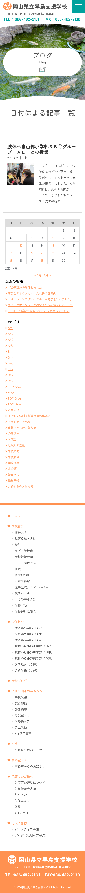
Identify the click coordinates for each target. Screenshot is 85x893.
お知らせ (13, 410)
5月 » (47, 275)
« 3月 (37, 275)
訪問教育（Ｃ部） (27, 664)
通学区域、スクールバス (31, 587)
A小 (10, 333)
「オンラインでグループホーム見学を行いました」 (40, 299)
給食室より (15, 474)
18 (10, 253)
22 (53, 253)
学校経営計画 (24, 556)
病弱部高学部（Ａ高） (30, 639)
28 (42, 260)
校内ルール (22, 593)
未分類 (12, 468)
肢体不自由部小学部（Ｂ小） (34, 646)
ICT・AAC (14, 386)
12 (21, 245)
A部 (10, 339)
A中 (10, 328)
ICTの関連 (22, 813)
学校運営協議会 (25, 611)
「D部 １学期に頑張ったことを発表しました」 (38, 311)
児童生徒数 (22, 581)
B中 (10, 351)
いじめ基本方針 (25, 599)
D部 (10, 375)
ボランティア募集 (19, 421)
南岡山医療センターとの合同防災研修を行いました (40, 305)
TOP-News (15, 404)
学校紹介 (18, 526)
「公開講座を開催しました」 (26, 287)
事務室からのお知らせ (22, 427)
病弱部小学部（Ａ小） (30, 627)
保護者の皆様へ (22, 776)
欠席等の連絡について (30, 782)
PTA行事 (13, 392)
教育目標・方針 (25, 538)
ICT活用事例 (23, 733)
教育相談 (21, 703)
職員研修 (13, 480)
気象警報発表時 (25, 788)
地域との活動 (16, 445)
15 (53, 245)
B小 (10, 357)
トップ (16, 515)
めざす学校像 (24, 550)
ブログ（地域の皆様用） (31, 835)
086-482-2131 (27, 19)
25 (11, 260)
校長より (21, 532)
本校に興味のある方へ (27, 691)
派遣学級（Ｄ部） (27, 670)
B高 (10, 363)
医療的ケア (22, 721)
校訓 (18, 544)
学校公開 (13, 451)
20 (32, 253)
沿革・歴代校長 (25, 562)
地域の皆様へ (21, 823)
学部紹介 (18, 621)
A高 (10, 345)
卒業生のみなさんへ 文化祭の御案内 (32, 293)
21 (42, 253)
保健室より (22, 800)
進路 (15, 743)
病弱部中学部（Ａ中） (30, 634)
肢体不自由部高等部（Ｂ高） (34, 658)
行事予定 (21, 794)
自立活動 (21, 727)
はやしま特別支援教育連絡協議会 (29, 416)
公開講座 (13, 433)
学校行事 (13, 462)
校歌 (18, 569)
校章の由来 (22, 574)
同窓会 (12, 439)
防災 (18, 806)
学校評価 (21, 605)
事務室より (19, 760)
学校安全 (13, 457)
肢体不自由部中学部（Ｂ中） (34, 652)
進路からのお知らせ (20, 486)
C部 (10, 369)
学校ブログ (19, 680)
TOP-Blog (14, 398)
